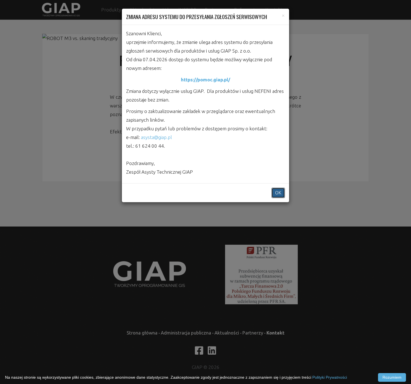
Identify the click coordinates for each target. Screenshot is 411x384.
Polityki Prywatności (329, 377)
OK (278, 192)
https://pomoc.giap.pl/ (205, 79)
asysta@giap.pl (156, 137)
